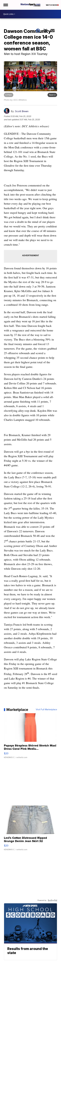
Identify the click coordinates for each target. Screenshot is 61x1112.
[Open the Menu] (5, 5)
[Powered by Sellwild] (52, 900)
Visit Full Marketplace (46, 709)
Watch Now (51, 5)
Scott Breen (21, 111)
